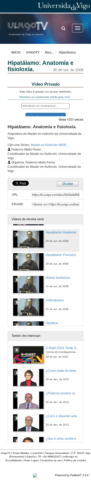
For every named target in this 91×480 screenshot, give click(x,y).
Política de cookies (75, 460)
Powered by (71, 475)
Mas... (49, 52)
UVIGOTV (32, 52)
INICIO (15, 52)
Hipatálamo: (67, 52)
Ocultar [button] (67, 184)
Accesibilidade (13, 460)
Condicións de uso (51, 460)
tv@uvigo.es (70, 456)
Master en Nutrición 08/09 (48, 145)
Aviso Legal (31, 460)
